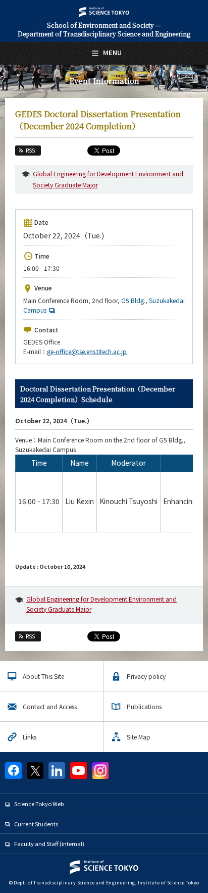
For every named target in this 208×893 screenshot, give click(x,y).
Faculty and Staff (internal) (49, 843)
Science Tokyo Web (39, 804)
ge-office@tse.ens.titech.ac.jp (87, 351)
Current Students (36, 824)
